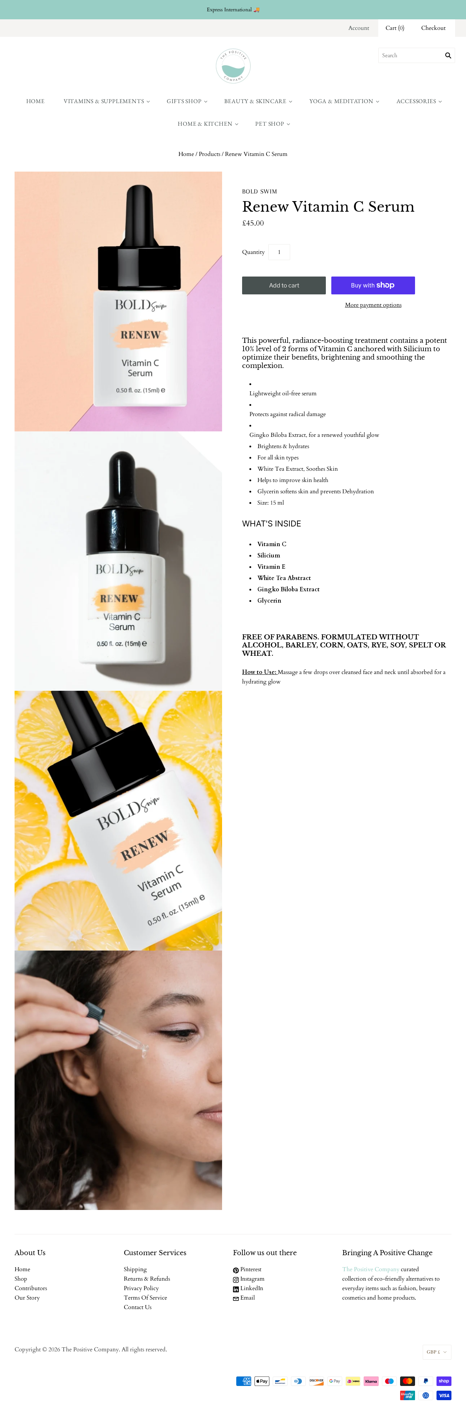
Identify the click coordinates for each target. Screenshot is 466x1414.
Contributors (31, 1288)
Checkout (433, 28)
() (395, 28)
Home (35, 101)
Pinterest (250, 1269)
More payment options (373, 305)
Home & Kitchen (205, 124)
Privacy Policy (141, 1288)
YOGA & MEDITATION (341, 101)
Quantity (253, 252)
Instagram (252, 1279)
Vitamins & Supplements (104, 101)
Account (358, 28)
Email (247, 1298)
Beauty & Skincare (255, 101)
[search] (416, 55)
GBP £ (433, 1352)
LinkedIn (251, 1288)
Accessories (416, 101)
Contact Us (137, 1307)
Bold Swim (259, 191)
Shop (21, 1279)
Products (209, 154)
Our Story (27, 1298)
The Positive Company (370, 1269)
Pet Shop (269, 124)
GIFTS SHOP (184, 101)
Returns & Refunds (147, 1279)
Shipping (135, 1269)
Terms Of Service (145, 1298)
